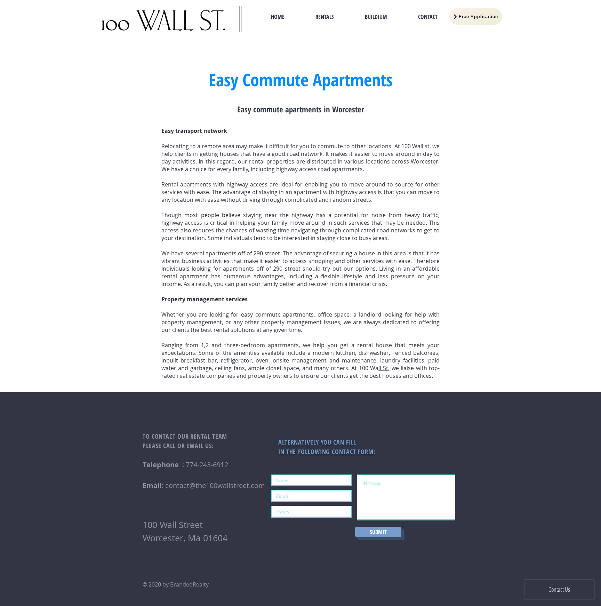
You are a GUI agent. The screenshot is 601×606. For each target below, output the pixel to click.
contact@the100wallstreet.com (215, 485)
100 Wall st (415, 146)
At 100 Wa (364, 368)
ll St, (384, 368)
